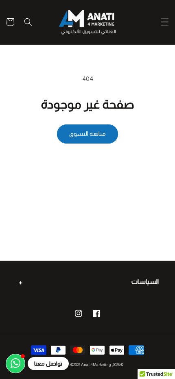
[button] (165, 22)
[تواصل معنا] (15, 363)
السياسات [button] (145, 281)
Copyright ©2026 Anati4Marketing (81, 364)
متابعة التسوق (87, 133)
